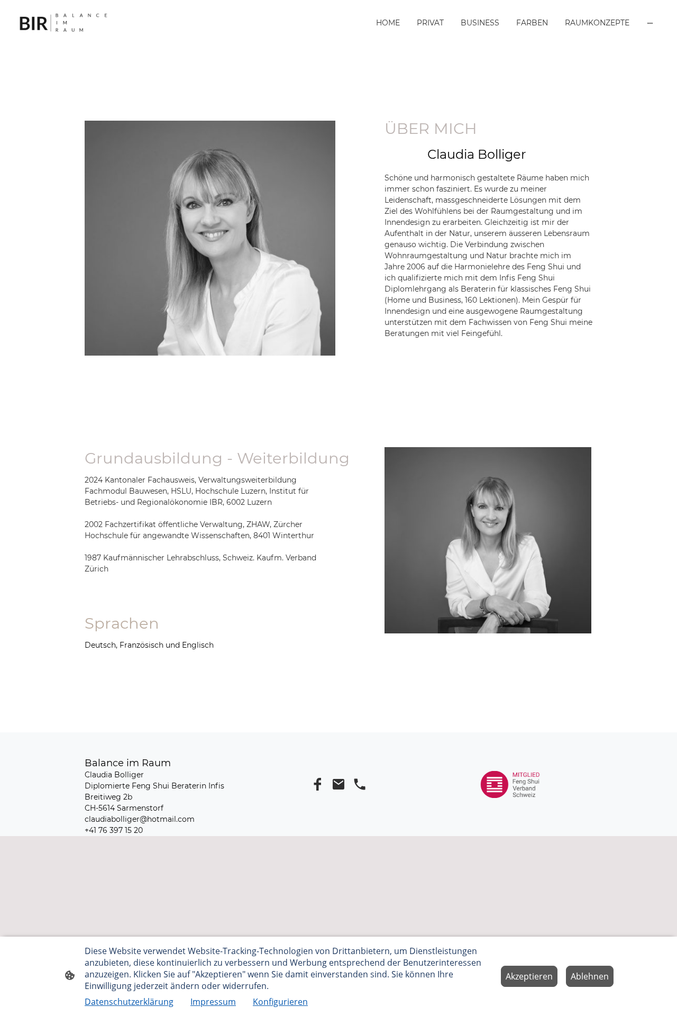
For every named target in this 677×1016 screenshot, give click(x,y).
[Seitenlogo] (63, 23)
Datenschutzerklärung (129, 1002)
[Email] (338, 784)
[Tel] (359, 784)
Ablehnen (590, 976)
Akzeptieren (529, 976)
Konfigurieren (280, 1002)
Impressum (213, 1002)
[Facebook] (317, 784)
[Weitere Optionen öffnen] (650, 22)
